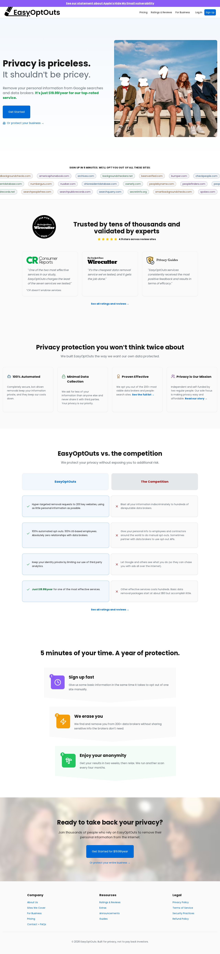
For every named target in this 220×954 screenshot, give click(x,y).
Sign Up (210, 12)
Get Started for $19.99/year (110, 851)
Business (182, 12)
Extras (102, 908)
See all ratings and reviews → (110, 303)
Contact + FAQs (36, 924)
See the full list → (143, 394)
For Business (34, 913)
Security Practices (183, 913)
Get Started (16, 112)
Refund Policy (181, 919)
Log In (198, 12)
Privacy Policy (181, 902)
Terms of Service (183, 908)
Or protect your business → (25, 123)
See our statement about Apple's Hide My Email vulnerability (110, 3)
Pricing (143, 12)
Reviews (161, 12)
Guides (103, 919)
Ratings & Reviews (109, 902)
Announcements (109, 913)
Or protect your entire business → (110, 862)
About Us (32, 902)
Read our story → (196, 398)
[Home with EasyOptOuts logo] (32, 12)
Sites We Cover (36, 908)
